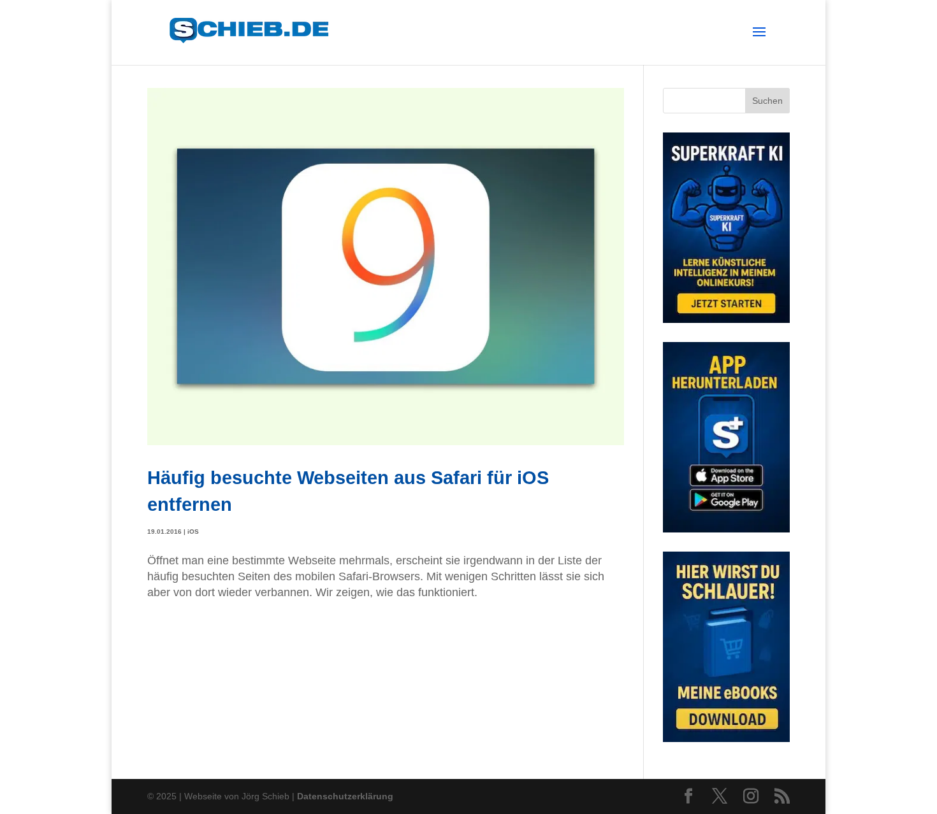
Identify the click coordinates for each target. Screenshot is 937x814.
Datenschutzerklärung (345, 796)
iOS (193, 531)
